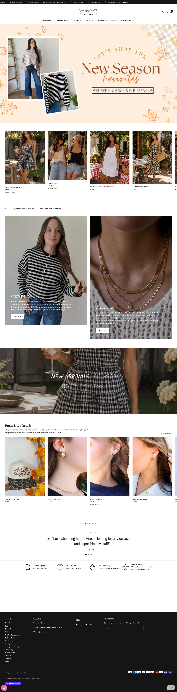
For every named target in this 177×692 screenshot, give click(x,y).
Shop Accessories (166, 433)
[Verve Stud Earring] (109, 466)
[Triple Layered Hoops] (152, 466)
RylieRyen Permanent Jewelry (13, 635)
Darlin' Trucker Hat (12, 499)
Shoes (113, 20)
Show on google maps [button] (40, 632)
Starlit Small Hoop (54, 499)
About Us (7, 623)
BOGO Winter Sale (63, 20)
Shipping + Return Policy (12, 647)
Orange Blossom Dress (141, 187)
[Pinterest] (88, 624)
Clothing (76, 20)
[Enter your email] (142, 628)
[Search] (167, 11)
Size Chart (8, 656)
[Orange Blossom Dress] (152, 157)
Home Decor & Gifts (126, 20)
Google (149, 567)
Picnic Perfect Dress (12, 187)
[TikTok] (92, 624)
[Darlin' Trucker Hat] (25, 466)
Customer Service (10, 638)
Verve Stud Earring (97, 499)
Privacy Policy (9, 650)
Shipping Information (11, 644)
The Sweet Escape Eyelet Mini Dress (102, 187)
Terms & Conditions (10, 653)
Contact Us (8, 629)
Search (7, 662)
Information (9, 619)
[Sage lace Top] (67, 155)
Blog (6, 626)
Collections (88, 20)
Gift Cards (8, 659)
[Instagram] (83, 624)
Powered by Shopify (35, 678)
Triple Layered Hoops (140, 499)
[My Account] (163, 11)
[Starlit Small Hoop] (67, 466)
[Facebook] (78, 624)
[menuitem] (48, 20)
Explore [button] (78, 619)
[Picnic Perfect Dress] (25, 157)
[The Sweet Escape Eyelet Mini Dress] (109, 157)
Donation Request (10, 641)
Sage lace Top (53, 183)
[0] (170, 11)
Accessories (102, 20)
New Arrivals (47, 20)
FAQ (6, 632)
